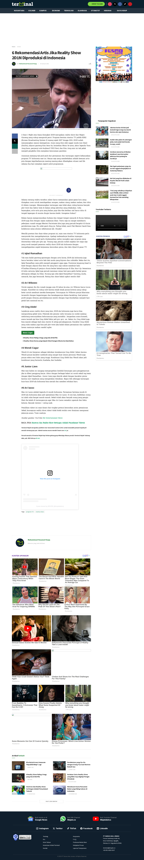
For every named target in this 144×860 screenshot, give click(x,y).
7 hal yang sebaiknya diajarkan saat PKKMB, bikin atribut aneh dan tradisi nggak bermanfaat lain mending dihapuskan (121, 195)
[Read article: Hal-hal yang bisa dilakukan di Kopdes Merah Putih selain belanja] (102, 181)
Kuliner (31, 10)
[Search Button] (131, 10)
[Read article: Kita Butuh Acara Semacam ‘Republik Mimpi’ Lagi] (18, 765)
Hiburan (107, 10)
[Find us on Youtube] (130, 4)
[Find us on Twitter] (115, 4)
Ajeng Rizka (48, 442)
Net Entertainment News (52, 417)
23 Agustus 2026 (115, 185)
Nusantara (19, 10)
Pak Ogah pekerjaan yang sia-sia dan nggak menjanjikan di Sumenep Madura (120, 168)
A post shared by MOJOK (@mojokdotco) (50, 506)
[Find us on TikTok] (125, 4)
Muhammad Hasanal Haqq (28, 64)
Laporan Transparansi (79, 848)
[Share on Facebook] (15, 136)
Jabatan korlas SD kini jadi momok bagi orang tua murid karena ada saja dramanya (120, 130)
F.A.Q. (75, 839)
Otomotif (95, 10)
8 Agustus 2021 (72, 781)
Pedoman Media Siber (80, 842)
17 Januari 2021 (31, 794)
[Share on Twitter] (15, 141)
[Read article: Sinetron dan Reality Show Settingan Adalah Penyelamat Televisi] (18, 790)
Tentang (45, 836)
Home (13, 46)
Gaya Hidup (122, 10)
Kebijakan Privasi (78, 845)
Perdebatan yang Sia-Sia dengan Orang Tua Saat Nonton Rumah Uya (78, 764)
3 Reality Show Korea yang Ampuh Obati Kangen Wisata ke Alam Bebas (48, 341)
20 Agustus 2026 (115, 173)
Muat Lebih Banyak (51, 801)
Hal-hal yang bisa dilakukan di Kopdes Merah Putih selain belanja (120, 180)
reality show (40, 512)
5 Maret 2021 (30, 767)
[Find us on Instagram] (110, 4)
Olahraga (82, 10)
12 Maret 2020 (71, 769)
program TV (30, 512)
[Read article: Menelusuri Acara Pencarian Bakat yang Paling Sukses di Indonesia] (59, 790)
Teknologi (69, 10)
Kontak (45, 848)
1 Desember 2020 (72, 794)
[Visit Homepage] (22, 4)
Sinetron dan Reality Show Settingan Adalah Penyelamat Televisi (58, 422)
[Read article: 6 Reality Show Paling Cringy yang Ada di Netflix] (18, 777)
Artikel (19, 46)
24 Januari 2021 (44, 64)
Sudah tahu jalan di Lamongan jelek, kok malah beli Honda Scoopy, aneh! (121, 142)
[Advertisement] (72, 29)
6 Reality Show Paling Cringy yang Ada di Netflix (40, 338)
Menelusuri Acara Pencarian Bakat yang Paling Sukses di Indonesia (77, 789)
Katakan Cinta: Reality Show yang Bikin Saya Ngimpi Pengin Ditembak (78, 776)
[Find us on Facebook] (120, 4)
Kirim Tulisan (97, 4)
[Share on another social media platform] (15, 151)
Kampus (42, 10)
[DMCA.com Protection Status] (25, 837)
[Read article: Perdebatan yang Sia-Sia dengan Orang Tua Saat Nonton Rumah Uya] (59, 765)
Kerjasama (76, 836)
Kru (44, 839)
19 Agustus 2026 (115, 135)
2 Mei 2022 (29, 779)
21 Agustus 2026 (115, 147)
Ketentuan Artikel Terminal (51, 845)
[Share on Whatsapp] (15, 146)
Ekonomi (56, 10)
